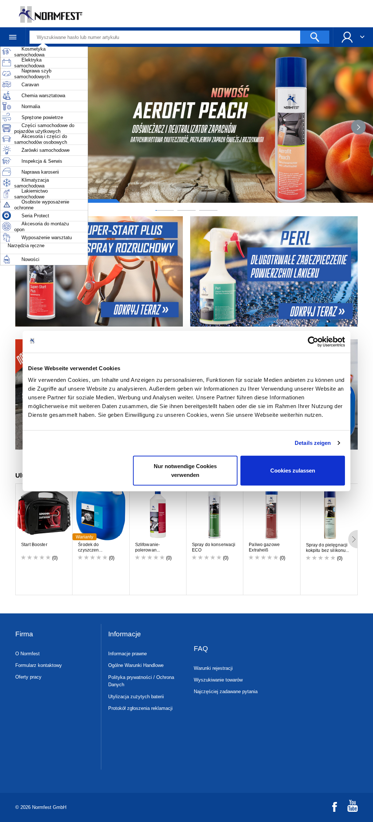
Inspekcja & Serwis (41, 161)
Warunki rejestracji (213, 668)
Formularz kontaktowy (38, 665)
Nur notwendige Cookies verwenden (185, 470)
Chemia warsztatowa (43, 95)
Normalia (30, 106)
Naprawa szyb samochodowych (32, 73)
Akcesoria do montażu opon (41, 226)
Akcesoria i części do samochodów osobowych (40, 139)
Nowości (30, 259)
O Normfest (27, 653)
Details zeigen (313, 443)
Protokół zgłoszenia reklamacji (140, 708)
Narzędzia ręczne (26, 245)
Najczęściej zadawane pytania (226, 691)
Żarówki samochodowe (45, 150)
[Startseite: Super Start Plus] (98, 271)
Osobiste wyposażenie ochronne (41, 204)
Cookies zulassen (292, 470)
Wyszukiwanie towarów (218, 680)
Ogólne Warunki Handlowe (136, 665)
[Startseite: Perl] (275, 271)
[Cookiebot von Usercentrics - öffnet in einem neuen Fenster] (313, 341)
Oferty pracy (28, 677)
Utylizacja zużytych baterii (136, 696)
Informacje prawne (127, 653)
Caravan (30, 84)
